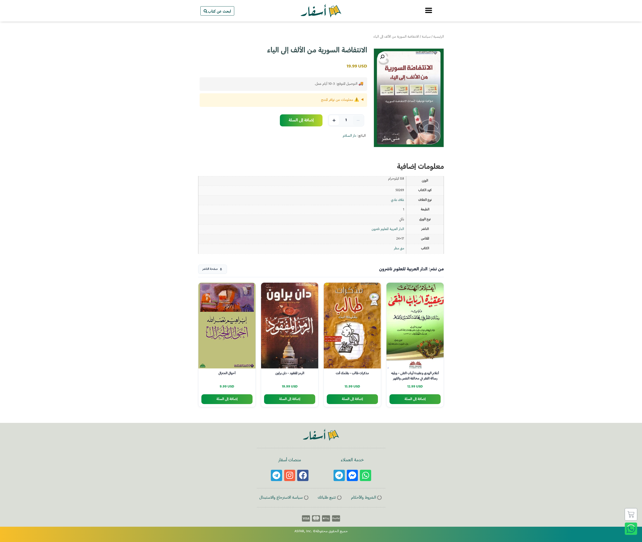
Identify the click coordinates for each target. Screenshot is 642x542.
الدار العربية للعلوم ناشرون (388, 229)
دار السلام (349, 136)
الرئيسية (438, 37)
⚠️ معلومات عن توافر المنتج (340, 100)
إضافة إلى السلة (301, 120)
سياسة (426, 37)
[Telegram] (339, 475)
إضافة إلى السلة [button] (415, 399)
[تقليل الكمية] (358, 120)
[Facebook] (302, 475)
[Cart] (631, 514)
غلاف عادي (397, 200)
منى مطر (399, 248)
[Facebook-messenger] (352, 475)
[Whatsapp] (365, 475)
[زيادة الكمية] (334, 120)
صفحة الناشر (210, 269)
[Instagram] (289, 475)
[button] (382, 56)
